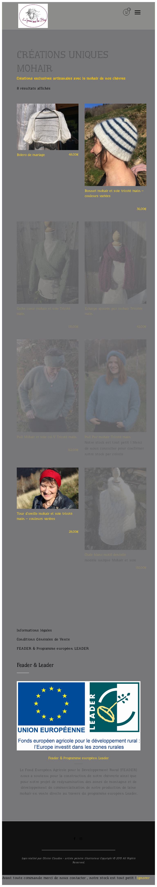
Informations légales (34, 630)
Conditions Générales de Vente (43, 639)
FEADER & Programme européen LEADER (53, 648)
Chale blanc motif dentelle (105, 555)
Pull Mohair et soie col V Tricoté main (47, 437)
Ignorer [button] (143, 878)
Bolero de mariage (31, 155)
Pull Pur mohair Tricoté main (108, 437)
